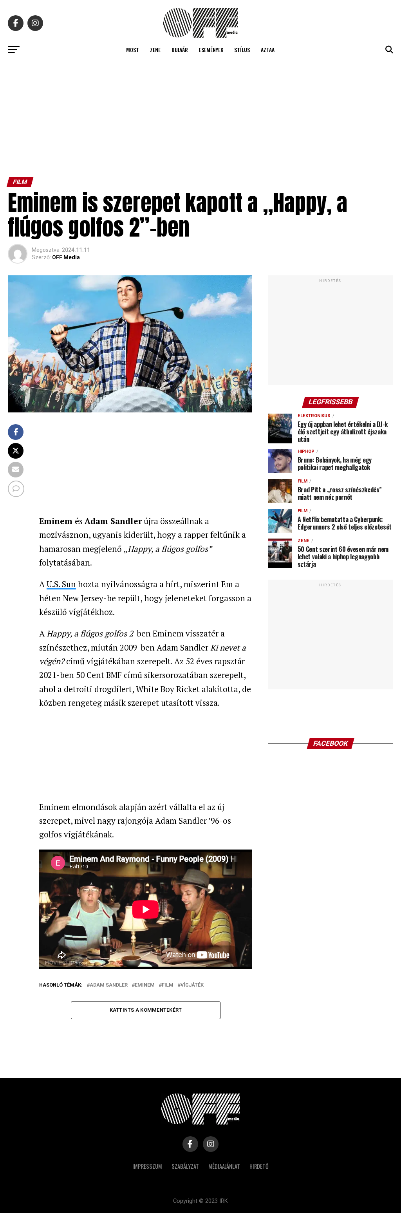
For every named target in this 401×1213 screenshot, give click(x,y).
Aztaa (268, 49)
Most (132, 49)
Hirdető (259, 1166)
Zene (155, 49)
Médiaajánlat (224, 1166)
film (167, 985)
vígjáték (192, 985)
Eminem (145, 985)
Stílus (242, 49)
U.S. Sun (61, 583)
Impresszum (147, 1166)
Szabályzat (185, 1166)
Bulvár (180, 49)
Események (211, 49)
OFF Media (66, 257)
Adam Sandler (109, 985)
